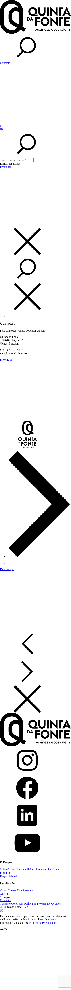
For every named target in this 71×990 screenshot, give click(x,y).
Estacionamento (26, 890)
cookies (19, 916)
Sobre (3, 869)
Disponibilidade (9, 876)
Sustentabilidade (26, 869)
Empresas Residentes (48, 869)
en (1, 128)
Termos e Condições (12, 903)
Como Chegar (8, 890)
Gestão (11, 869)
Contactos (5, 900)
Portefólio (5, 872)
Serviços (5, 897)
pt (1, 125)
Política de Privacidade (37, 903)
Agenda (4, 893)
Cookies (56, 903)
